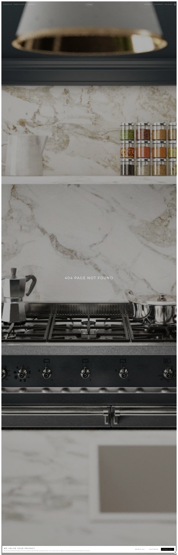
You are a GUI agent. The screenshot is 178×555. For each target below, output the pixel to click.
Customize (153, 549)
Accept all (167, 549)
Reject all (140, 549)
